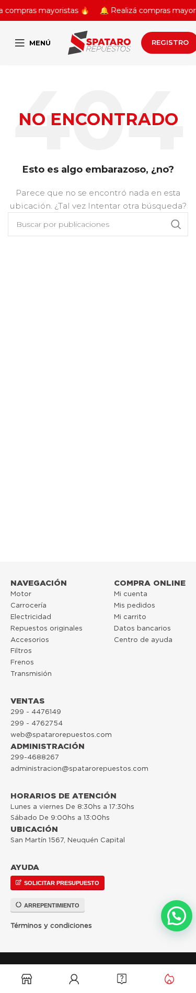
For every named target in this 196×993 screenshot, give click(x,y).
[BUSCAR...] (176, 224)
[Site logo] (99, 42)
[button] (176, 915)
